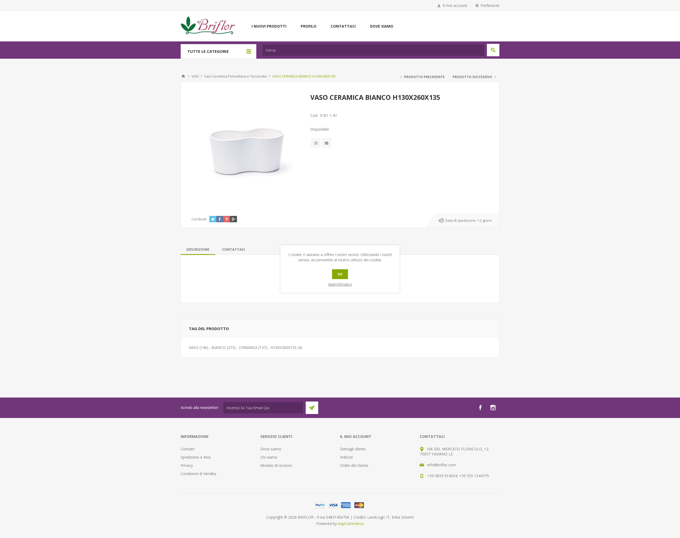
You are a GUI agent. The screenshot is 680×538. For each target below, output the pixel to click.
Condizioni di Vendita (198, 473)
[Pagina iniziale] (183, 76)
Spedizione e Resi (196, 457)
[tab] (198, 249)
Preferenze (490, 5)
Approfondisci (340, 284)
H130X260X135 (283, 347)
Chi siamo (268, 457)
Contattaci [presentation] (233, 249)
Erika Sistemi (403, 517)
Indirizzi (346, 457)
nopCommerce (351, 523)
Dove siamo (381, 26)
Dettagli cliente (353, 448)
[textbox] (373, 50)
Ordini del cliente (354, 465)
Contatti (187, 448)
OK (340, 274)
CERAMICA (248, 347)
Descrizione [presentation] (197, 249)
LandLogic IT (378, 517)
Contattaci (343, 26)
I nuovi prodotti (269, 26)
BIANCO (218, 347)
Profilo (308, 26)
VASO (193, 347)
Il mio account (455, 5)
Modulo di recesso (276, 465)
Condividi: (199, 219)
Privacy (187, 465)
